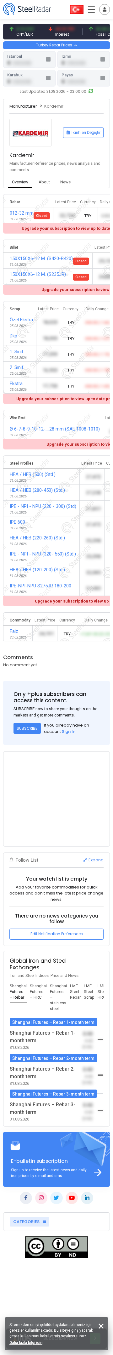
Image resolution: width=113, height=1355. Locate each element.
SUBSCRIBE (27, 728)
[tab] (20, 182)
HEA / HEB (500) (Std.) (33, 474)
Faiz (14, 631)
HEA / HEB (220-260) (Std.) (37, 538)
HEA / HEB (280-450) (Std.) (37, 490)
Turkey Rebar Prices (54, 45)
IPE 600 (17, 522)
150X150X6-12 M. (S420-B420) (41, 258)
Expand (96, 860)
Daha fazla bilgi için (25, 1342)
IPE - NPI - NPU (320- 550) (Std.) (43, 554)
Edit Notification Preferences (56, 933)
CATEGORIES (26, 1222)
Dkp (13, 336)
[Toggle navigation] (104, 9)
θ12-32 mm (22, 213)
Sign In (68, 731)
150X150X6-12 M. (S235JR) (38, 274)
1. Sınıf (17, 351)
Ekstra (16, 383)
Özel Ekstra (21, 320)
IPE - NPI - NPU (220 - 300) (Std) (43, 506)
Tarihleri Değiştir (85, 132)
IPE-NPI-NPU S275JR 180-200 (40, 586)
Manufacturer (23, 106)
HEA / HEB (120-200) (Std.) (37, 570)
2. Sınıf (17, 367)
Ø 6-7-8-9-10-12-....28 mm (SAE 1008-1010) (55, 429)
